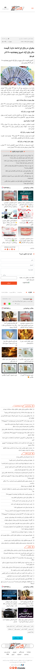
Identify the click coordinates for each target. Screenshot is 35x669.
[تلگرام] (11, 668)
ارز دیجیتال (10, 629)
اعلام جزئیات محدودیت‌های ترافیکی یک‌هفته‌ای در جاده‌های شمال (16, 543)
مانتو (32, 626)
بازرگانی (29, 547)
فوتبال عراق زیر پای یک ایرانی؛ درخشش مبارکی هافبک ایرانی (18, 550)
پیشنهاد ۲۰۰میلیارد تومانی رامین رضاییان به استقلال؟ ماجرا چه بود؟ (18, 490)
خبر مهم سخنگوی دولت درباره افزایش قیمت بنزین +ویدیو (18, 540)
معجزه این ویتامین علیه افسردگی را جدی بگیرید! (20, 460)
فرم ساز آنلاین (19, 626)
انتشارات (19, 654)
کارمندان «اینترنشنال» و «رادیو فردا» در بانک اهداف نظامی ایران (17, 429)
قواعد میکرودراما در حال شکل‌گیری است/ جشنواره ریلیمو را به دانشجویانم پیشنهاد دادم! (19, 528)
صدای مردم (7, 652)
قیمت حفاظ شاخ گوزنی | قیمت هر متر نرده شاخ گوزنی (19, 576)
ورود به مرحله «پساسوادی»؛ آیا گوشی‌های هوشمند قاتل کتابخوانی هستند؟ (19, 167)
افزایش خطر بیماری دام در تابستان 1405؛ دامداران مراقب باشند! (17, 567)
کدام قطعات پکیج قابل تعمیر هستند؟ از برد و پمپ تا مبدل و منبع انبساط (17, 582)
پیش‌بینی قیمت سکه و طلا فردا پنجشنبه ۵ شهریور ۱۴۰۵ (19, 494)
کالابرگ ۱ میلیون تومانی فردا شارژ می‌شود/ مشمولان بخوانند (18, 520)
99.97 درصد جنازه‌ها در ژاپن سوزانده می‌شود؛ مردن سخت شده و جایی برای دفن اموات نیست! (18, 162)
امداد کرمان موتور (11, 626)
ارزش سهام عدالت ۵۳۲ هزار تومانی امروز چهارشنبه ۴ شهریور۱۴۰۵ (17, 421)
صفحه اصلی (30, 38)
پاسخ (18, 304)
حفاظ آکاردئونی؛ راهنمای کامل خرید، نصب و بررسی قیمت (18, 579)
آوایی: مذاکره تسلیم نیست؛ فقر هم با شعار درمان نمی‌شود (18, 523)
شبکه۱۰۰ (29, 652)
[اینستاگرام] (16, 668)
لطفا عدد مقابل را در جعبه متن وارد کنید (26, 279)
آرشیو (13, 654)
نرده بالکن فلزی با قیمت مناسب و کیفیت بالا (21, 570)
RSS (8, 654)
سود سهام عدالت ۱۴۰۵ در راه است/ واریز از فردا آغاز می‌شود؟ (18, 412)
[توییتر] (13, 668)
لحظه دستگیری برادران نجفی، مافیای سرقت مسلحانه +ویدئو (17, 409)
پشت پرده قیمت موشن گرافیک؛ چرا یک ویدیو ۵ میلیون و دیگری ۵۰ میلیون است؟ (18, 563)
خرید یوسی (31, 629)
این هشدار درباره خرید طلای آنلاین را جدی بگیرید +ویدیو (18, 467)
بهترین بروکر (17, 629)
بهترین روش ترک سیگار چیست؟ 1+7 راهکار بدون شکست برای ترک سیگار (17, 559)
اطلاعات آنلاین (17, 8)
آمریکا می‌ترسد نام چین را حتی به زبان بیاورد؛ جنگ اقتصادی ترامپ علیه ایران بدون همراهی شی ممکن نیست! (18, 157)
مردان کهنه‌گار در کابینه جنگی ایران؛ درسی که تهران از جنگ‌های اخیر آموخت (17, 177)
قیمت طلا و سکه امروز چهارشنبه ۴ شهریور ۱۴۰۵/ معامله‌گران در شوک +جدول (18, 434)
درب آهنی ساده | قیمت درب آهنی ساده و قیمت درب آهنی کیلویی (17, 573)
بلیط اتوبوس (30, 632)
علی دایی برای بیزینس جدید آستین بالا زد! (22, 501)
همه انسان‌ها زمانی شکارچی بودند (24, 457)
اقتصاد (25, 38)
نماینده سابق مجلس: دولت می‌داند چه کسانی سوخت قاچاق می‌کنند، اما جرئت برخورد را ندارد (18, 449)
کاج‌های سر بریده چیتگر (26, 486)
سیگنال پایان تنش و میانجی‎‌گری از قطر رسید (21, 497)
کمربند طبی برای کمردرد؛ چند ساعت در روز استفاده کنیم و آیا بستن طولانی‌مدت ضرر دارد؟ (19, 554)
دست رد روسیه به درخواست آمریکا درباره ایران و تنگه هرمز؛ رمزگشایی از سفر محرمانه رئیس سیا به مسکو (19, 425)
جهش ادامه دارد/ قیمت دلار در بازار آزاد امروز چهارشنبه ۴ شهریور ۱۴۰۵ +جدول (18, 444)
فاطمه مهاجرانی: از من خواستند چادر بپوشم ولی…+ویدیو (18, 517)
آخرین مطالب (28, 453)
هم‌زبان (14, 652)
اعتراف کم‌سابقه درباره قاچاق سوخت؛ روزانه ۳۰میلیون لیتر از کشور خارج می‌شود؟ (17, 477)
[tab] (29, 406)
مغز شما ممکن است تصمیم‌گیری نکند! (23, 507)
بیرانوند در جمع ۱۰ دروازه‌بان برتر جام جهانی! (21, 532)
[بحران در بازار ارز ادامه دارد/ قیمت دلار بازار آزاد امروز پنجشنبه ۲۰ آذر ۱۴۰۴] (17, 75)
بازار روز (20, 38)
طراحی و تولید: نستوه (16, 665)
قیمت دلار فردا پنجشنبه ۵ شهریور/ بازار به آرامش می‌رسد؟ (18, 511)
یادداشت (26, 654)
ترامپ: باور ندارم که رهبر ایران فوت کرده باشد (21, 504)
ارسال (8, 283)
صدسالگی (21, 652)
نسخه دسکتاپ (17, 638)
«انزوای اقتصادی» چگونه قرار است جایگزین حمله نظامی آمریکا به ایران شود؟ (18, 182)
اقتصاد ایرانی (24, 629)
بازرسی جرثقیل (27, 626)
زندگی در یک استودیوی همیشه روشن (23, 470)
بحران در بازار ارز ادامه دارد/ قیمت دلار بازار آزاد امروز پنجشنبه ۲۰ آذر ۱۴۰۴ (19, 52)
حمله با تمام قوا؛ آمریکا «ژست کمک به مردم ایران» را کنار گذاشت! (17, 463)
